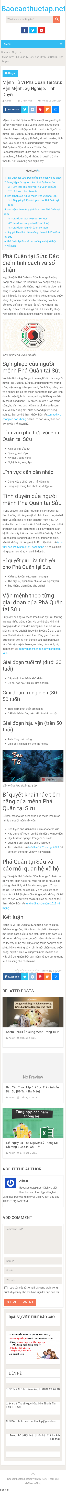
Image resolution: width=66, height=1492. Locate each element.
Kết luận (10, 245)
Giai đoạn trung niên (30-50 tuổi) (28, 223)
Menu (7, 44)
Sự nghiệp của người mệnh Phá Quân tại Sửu (30, 182)
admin (8, 100)
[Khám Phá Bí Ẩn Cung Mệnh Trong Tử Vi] (33, 1012)
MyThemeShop (33, 1483)
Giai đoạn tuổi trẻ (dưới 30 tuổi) (28, 218)
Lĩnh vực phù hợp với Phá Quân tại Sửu (32, 186)
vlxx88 (14, 1489)
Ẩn (38, 170)
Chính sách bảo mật (53, 1437)
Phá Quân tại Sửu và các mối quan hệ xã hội (30, 241)
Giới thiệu (28, 1435)
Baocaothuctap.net (33, 8)
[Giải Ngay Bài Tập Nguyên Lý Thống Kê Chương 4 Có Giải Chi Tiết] (33, 1123)
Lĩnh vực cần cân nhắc (23, 191)
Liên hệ (40, 1435)
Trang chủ (15, 1435)
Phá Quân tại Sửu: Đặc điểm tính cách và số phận (32, 177)
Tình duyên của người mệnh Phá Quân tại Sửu (30, 195)
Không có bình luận (51, 100)
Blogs (11, 73)
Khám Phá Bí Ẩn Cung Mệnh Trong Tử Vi (32, 1032)
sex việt (4, 1489)
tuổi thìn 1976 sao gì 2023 (43, 847)
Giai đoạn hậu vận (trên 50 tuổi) (28, 227)
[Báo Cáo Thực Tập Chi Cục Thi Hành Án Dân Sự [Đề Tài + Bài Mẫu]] (33, 1068)
